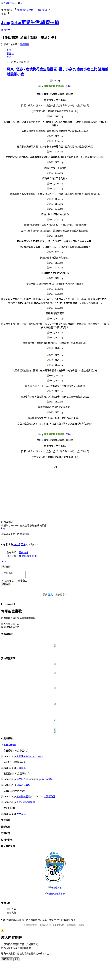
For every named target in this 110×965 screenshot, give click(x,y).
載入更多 (6, 567)
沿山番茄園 (47, 779)
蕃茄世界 (21, 779)
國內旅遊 (23, 552)
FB (68, 86)
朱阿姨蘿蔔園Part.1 (26, 756)
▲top (3, 561)
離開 (16, 959)
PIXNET (33, 925)
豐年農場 (21, 814)
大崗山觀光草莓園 (25, 802)
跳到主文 (5, 30)
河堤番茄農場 (23, 785)
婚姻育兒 (24, 44)
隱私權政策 (71, 925)
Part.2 (40, 756)
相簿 (9, 50)
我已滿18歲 (7, 959)
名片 (9, 57)
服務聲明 (82, 925)
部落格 (10, 53)
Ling (3, 528)
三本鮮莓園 (22, 796)
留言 (23, 544)
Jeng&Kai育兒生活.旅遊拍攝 (30, 22)
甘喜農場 (21, 768)
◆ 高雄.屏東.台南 (28, 556)
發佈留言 (6, 584)
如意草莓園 (49, 796)
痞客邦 (16, 544)
